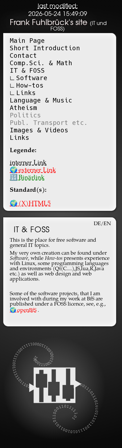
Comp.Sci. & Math (41, 63)
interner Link (28, 163)
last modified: (58, 6)
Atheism (23, 108)
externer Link (33, 170)
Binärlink (27, 178)
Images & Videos (39, 130)
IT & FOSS (27, 70)
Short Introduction (45, 48)
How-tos (30, 85)
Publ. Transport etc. (49, 123)
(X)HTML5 (30, 204)
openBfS (23, 310)
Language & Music (41, 100)
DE (97, 223)
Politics (25, 115)
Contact (23, 55)
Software (31, 78)
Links (26, 93)
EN (107, 223)
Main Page (27, 40)
